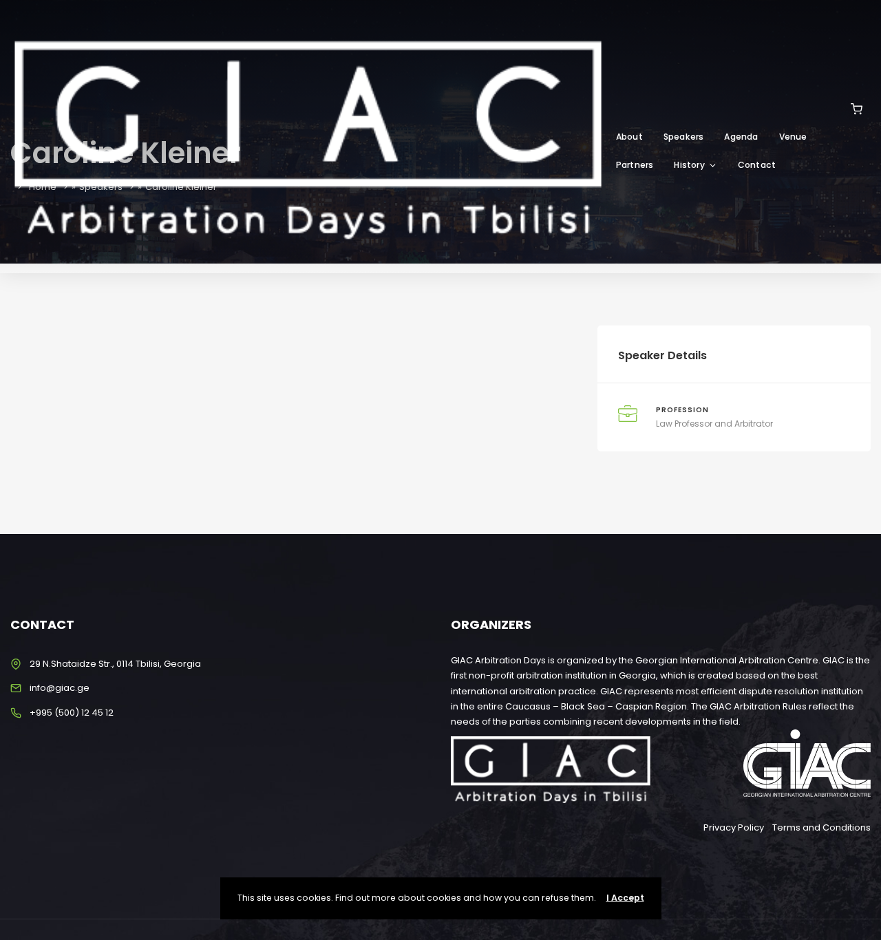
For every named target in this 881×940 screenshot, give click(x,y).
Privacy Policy (733, 827)
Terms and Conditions (821, 827)
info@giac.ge (59, 687)
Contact (757, 165)
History (689, 165)
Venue (793, 136)
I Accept (625, 898)
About (629, 136)
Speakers (684, 136)
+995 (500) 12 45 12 (72, 712)
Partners (635, 165)
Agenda (741, 136)
